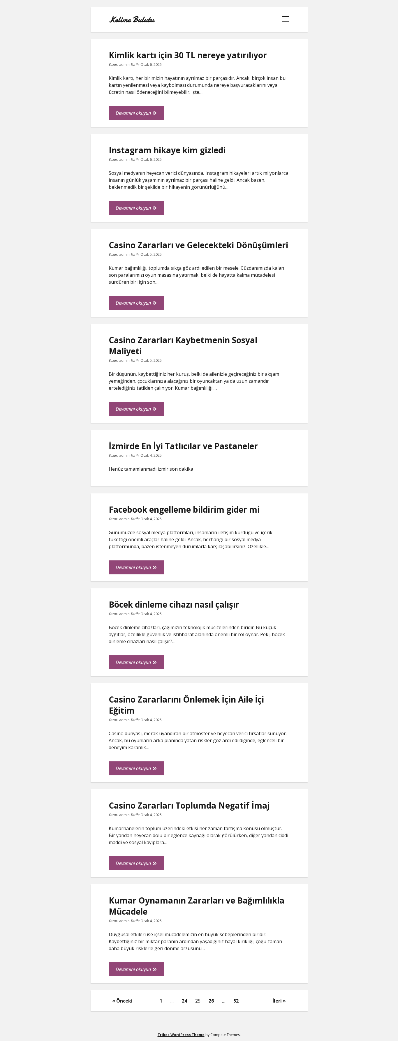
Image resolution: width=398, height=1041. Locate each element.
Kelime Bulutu (131, 19)
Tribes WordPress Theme (181, 1034)
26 (211, 1001)
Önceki (124, 1001)
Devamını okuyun (140, 115)
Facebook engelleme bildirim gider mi (184, 509)
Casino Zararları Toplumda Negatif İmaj (189, 805)
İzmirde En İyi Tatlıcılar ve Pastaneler (183, 445)
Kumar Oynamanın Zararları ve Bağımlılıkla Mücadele (196, 906)
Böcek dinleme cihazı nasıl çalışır (174, 604)
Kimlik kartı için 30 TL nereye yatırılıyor (188, 55)
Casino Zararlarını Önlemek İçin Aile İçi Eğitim (186, 705)
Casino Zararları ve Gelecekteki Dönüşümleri (198, 244)
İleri (277, 1001)
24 (184, 1001)
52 (236, 1001)
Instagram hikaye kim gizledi (167, 150)
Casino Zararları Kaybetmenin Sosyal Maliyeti (183, 345)
